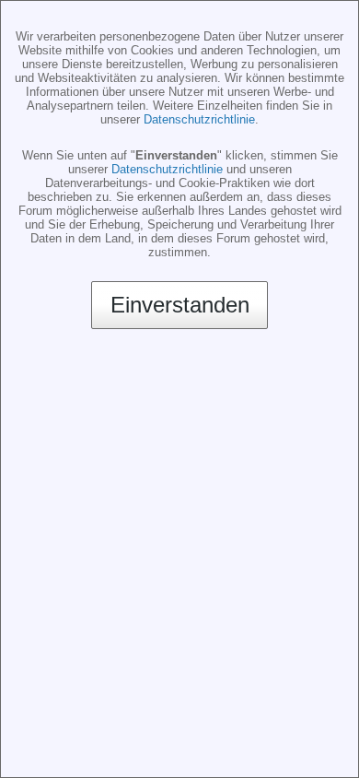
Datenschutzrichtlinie (199, 119)
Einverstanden (179, 304)
